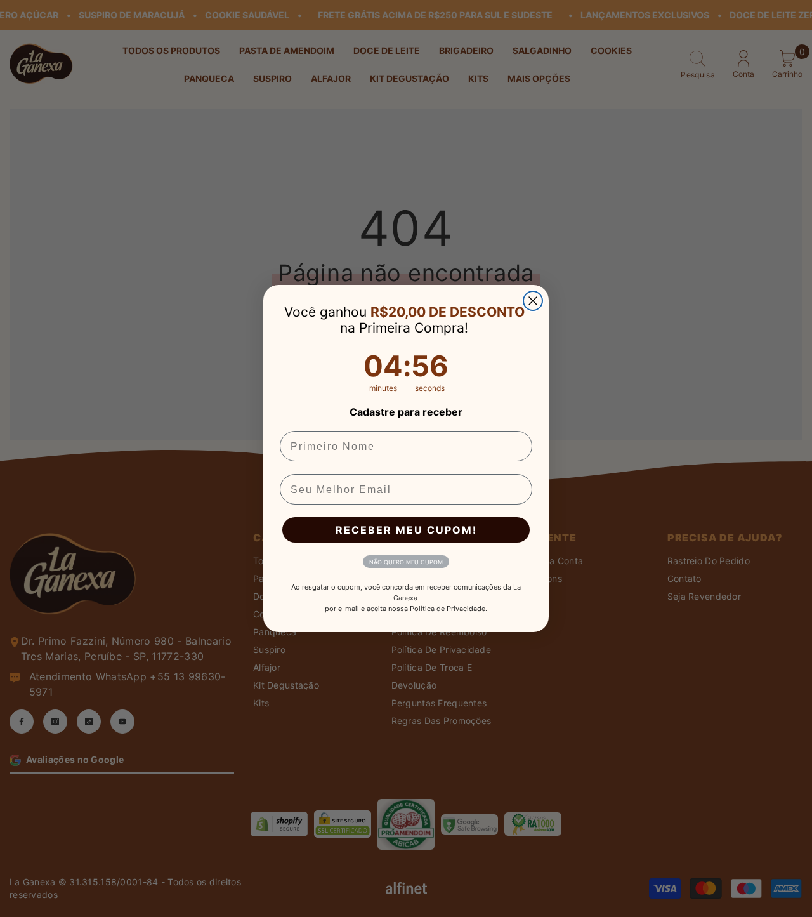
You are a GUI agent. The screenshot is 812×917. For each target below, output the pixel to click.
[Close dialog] (532, 300)
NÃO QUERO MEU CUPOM (406, 561)
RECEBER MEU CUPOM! (406, 530)
